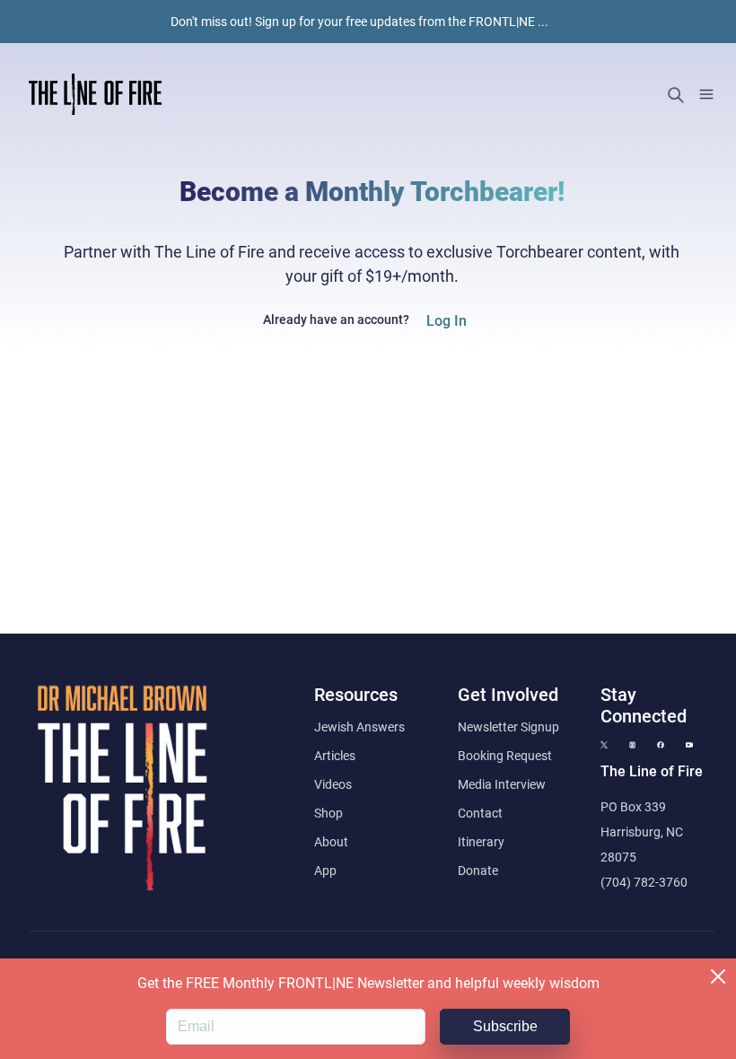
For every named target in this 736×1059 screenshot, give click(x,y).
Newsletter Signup (508, 727)
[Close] (718, 976)
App (325, 870)
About (331, 842)
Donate (478, 870)
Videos (333, 784)
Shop (328, 813)
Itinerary (481, 842)
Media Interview (502, 784)
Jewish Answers (359, 727)
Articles (334, 755)
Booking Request (505, 755)
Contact (480, 813)
